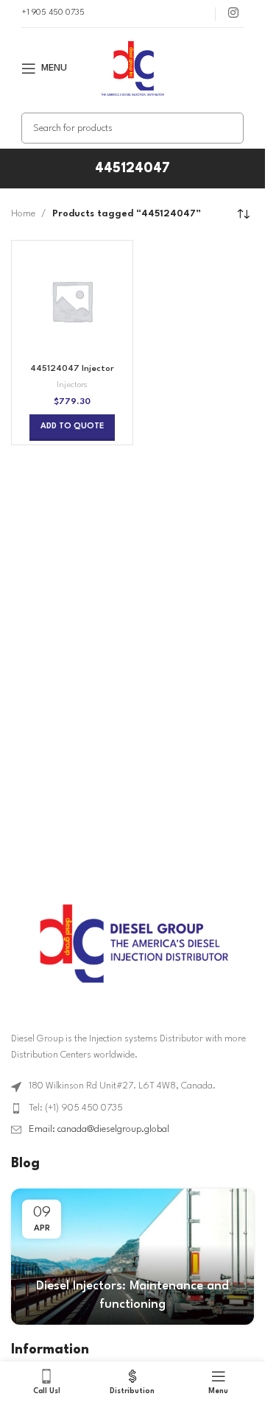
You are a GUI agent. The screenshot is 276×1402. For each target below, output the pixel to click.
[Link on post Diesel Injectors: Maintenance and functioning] (132, 1257)
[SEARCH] (228, 128)
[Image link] (132, 942)
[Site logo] (132, 68)
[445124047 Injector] (72, 301)
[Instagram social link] (233, 13)
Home (23, 214)
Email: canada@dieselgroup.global (99, 1129)
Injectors (72, 385)
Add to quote (72, 426)
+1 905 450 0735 (53, 13)
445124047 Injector (72, 368)
